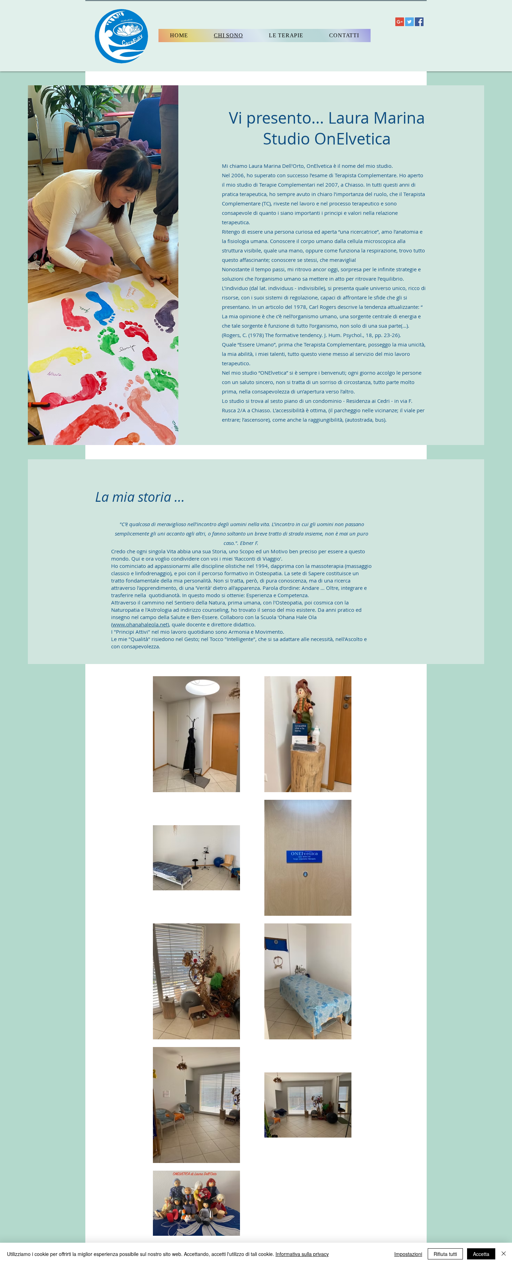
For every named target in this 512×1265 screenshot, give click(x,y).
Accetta (481, 1253)
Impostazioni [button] (408, 1253)
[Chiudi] (503, 1253)
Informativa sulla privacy (302, 1253)
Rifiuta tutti (445, 1253)
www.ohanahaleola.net (140, 624)
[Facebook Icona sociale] (419, 21)
